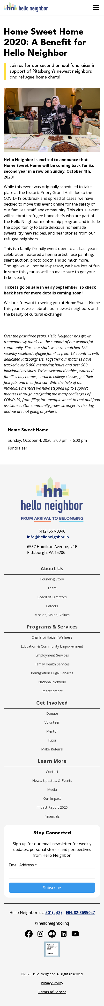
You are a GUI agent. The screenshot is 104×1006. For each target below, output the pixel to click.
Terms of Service (52, 992)
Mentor (52, 731)
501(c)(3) (53, 912)
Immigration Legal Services (52, 673)
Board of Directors (52, 597)
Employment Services (52, 655)
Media (52, 789)
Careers (52, 606)
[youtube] (75, 934)
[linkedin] (63, 934)
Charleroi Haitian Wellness (52, 637)
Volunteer (52, 722)
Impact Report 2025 (52, 807)
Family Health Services (52, 664)
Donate (52, 713)
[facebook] (29, 934)
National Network (52, 682)
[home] (26, 7)
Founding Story (52, 579)
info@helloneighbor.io (48, 537)
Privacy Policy (52, 983)
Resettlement (52, 691)
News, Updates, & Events (52, 780)
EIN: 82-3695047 (80, 912)
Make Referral (52, 749)
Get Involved (52, 702)
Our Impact (52, 798)
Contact (52, 771)
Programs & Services (52, 626)
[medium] (52, 934)
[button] (95, 7)
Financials (52, 816)
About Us (52, 568)
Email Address (23, 865)
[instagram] (40, 934)
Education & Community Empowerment (52, 646)
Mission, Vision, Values (52, 615)
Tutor (52, 740)
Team (52, 588)
